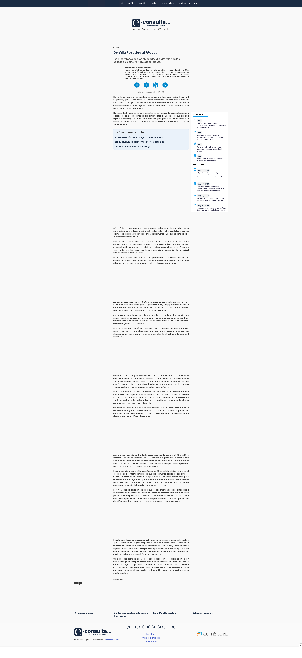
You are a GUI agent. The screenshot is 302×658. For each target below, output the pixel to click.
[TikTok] (154, 627)
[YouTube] (148, 627)
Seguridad (142, 3)
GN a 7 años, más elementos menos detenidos (140, 141)
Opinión (153, 3)
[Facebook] (135, 627)
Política (131, 3)
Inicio (123, 3)
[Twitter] (129, 627)
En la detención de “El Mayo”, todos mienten (139, 137)
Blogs (195, 3)
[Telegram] (172, 627)
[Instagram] (141, 627)
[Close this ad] (300, 645)
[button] (137, 85)
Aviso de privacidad (151, 638)
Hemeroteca (151, 641)
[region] (151, 11)
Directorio (151, 634)
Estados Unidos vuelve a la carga (132, 146)
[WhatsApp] (166, 627)
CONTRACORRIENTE (111, 640)
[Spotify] (160, 627)
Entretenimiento (167, 3)
